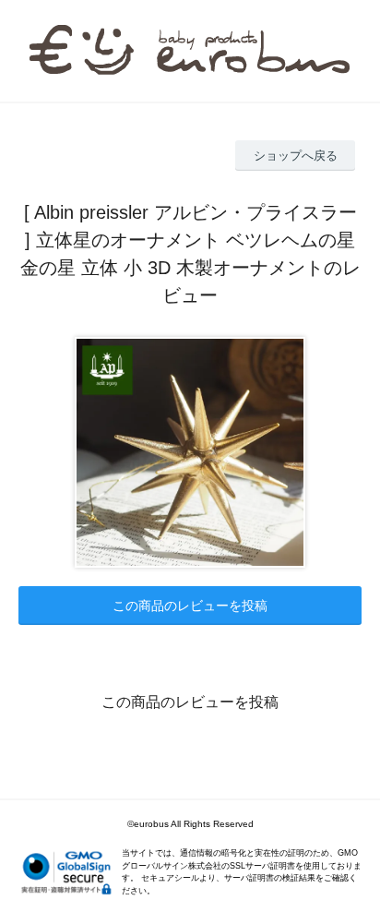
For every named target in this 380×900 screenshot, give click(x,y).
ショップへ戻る (296, 155)
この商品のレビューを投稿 (190, 605)
